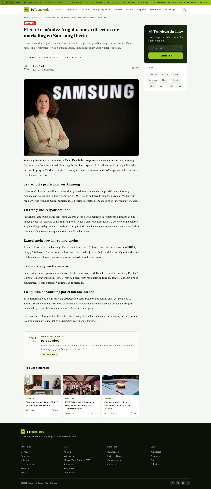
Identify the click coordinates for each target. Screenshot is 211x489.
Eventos (86, 9)
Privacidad (155, 456)
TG (178, 483)
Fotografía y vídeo (101, 9)
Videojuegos (170, 9)
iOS (160, 86)
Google (176, 80)
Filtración (153, 74)
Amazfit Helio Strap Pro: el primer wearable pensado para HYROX (179, 2)
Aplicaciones (155, 9)
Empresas (141, 9)
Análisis (58, 9)
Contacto (111, 464)
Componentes (72, 9)
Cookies (154, 460)
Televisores (69, 468)
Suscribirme (166, 55)
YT (172, 483)
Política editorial (114, 456)
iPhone (165, 80)
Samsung (153, 80)
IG (183, 483)
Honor (151, 86)
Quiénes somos (114, 452)
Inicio (26, 18)
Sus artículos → (50, 355)
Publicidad (155, 464)
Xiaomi (170, 86)
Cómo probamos (115, 460)
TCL (179, 86)
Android (165, 74)
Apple (175, 74)
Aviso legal (156, 452)
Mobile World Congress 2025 (77, 460)
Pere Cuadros (40, 66)
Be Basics (130, 9)
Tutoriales (117, 9)
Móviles (24, 452)
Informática (69, 472)
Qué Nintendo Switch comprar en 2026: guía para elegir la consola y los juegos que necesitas (55, 2)
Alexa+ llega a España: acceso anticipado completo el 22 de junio (123, 2)
